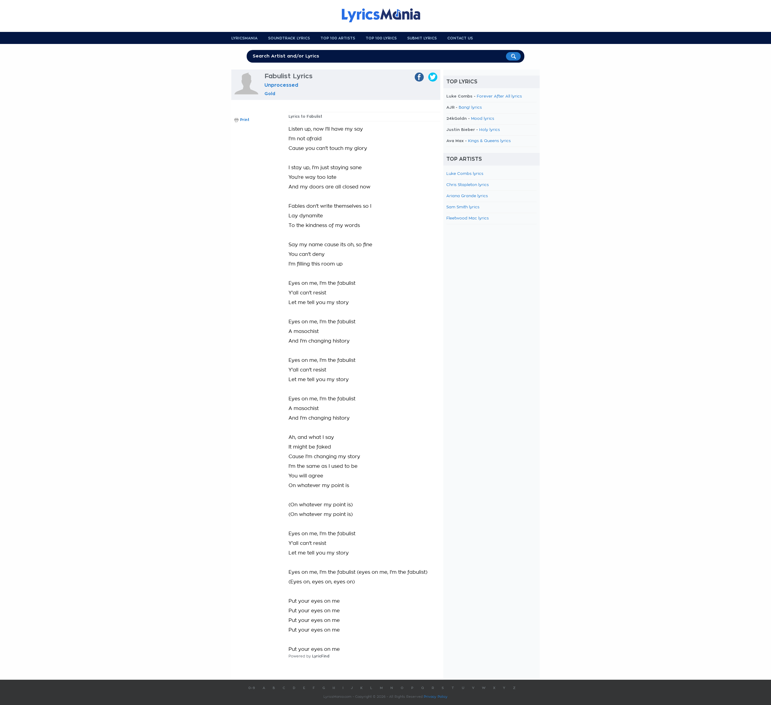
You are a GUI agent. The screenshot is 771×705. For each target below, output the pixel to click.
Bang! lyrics (470, 108)
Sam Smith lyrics (462, 207)
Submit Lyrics (422, 38)
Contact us (460, 38)
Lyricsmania (244, 38)
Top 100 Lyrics (381, 38)
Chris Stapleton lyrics (467, 185)
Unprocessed (281, 85)
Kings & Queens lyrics (489, 141)
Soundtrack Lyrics (289, 38)
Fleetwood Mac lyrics (467, 218)
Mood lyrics (482, 119)
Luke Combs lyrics (464, 174)
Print (244, 120)
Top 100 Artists (337, 38)
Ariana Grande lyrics (467, 196)
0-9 (251, 688)
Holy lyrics (489, 130)
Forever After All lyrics (499, 96)
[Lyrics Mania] (385, 15)
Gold (269, 94)
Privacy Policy (436, 696)
